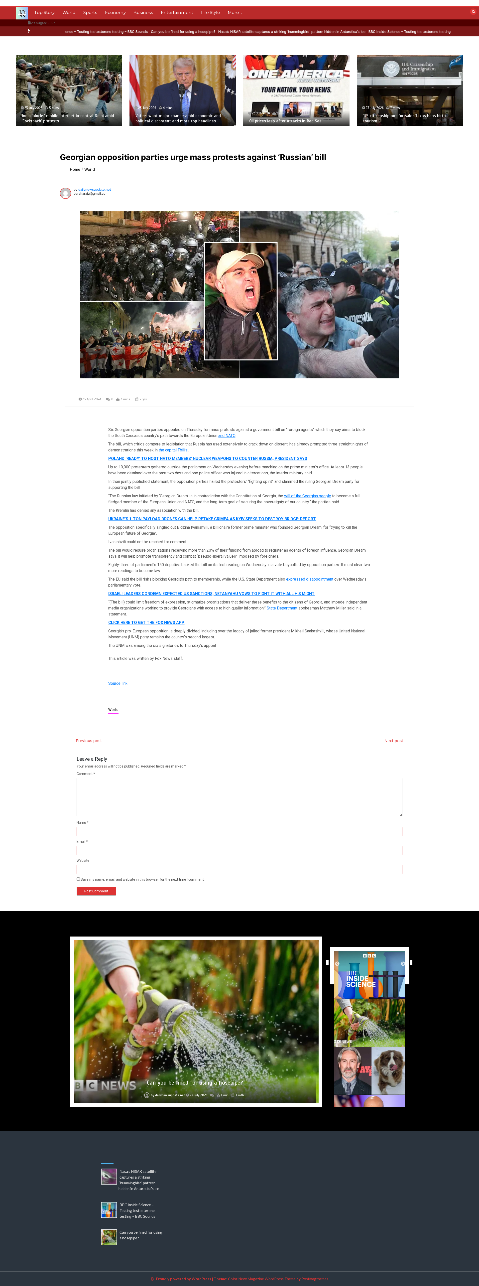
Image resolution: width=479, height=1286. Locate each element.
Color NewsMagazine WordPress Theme (262, 1279)
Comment (86, 774)
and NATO (226, 435)
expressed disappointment (309, 579)
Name (83, 823)
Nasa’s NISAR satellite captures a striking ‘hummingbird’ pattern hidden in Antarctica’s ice (206, 31)
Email (82, 842)
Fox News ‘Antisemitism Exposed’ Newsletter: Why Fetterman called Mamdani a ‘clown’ (409, 118)
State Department (282, 608)
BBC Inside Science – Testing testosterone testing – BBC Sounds (336, 31)
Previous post (89, 740)
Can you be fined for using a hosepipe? (98, 31)
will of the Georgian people (307, 496)
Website (83, 860)
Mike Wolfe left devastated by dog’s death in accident (195, 1082)
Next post (393, 740)
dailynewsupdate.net (94, 189)
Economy (115, 12)
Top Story (44, 12)
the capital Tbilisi (173, 450)
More (233, 12)
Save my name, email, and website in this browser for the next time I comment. (143, 879)
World (69, 12)
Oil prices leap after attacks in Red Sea (171, 121)
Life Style (210, 12)
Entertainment (177, 12)
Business (143, 12)
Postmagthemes (314, 1279)
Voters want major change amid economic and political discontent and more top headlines (64, 118)
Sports (90, 12)
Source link (117, 683)
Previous (326, 962)
